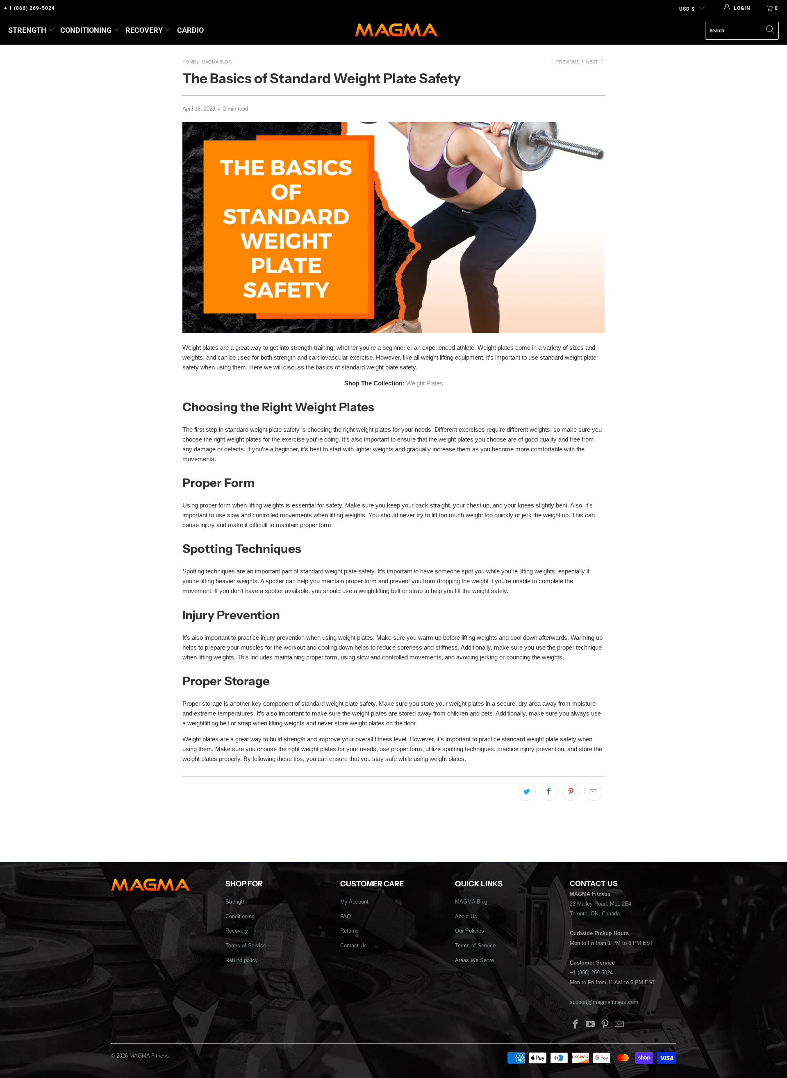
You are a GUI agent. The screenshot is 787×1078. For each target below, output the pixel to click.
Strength (27, 30)
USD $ (687, 9)
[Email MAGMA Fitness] (620, 1024)
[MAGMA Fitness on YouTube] (591, 1024)
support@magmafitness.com (604, 1002)
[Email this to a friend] (593, 792)
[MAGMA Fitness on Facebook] (576, 1024)
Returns (349, 931)
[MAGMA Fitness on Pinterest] (605, 1024)
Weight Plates (424, 383)
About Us (466, 916)
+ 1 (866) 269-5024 (29, 8)
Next (592, 61)
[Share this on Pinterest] (571, 792)
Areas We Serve (474, 960)
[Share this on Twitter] (527, 792)
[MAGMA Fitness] (397, 30)
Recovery (144, 30)
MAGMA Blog (471, 902)
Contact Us (353, 945)
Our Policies (469, 931)
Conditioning (85, 30)
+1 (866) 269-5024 (591, 972)
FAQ (345, 916)
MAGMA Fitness (149, 1056)
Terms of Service (245, 945)
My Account (354, 902)
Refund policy (241, 960)
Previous (567, 61)
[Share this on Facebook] (549, 792)
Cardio (190, 30)
